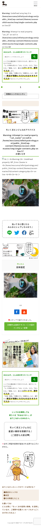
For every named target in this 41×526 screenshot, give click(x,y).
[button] (34, 56)
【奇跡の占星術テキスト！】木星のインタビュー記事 (20, 326)
